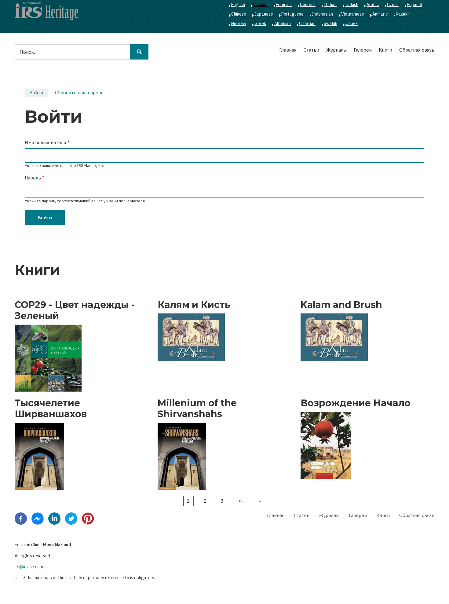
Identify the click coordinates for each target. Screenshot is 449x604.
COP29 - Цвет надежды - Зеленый (75, 310)
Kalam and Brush (341, 304)
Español (414, 4)
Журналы (336, 50)
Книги (385, 50)
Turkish (351, 4)
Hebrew (238, 23)
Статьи (311, 50)
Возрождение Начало (356, 403)
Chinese (238, 14)
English (238, 4)
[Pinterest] (88, 518)
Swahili (330, 23)
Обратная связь (416, 50)
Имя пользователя (45, 142)
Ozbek (351, 23)
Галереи (363, 50)
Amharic (380, 14)
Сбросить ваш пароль (79, 93)
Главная (288, 50)
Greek (260, 23)
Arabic (373, 4)
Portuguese (292, 14)
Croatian (307, 23)
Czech (393, 4)
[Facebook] (21, 518)
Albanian (282, 23)
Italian (330, 4)
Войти (38, 93)
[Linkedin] (54, 518)
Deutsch (308, 4)
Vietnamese (352, 14)
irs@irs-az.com (29, 567)
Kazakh (403, 14)
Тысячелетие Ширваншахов (51, 409)
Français (284, 4)
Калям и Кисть (194, 304)
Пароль (33, 178)
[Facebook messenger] (37, 518)
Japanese (263, 14)
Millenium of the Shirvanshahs (197, 409)
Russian (260, 4)
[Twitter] (71, 518)
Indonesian (322, 14)
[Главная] (46, 11)
